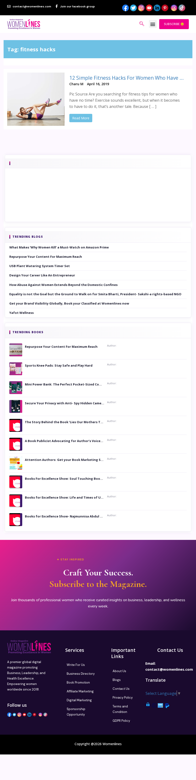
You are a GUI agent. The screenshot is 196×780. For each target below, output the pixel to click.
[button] (153, 24)
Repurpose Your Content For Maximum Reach (45, 256)
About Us (119, 671)
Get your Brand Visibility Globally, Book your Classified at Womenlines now (69, 303)
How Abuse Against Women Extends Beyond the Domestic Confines (63, 285)
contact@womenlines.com (169, 669)
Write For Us (76, 665)
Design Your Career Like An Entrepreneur (42, 275)
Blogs (117, 680)
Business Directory (81, 674)
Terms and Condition (120, 709)
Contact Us (121, 689)
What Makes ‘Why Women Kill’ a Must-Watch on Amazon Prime (59, 247)
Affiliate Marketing (80, 691)
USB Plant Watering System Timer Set (39, 266)
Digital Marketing (79, 700)
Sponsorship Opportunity (76, 712)
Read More (80, 118)
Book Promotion (78, 682)
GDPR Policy (121, 721)
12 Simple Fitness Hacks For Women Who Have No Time (126, 78)
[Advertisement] (98, 201)
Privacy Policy (123, 698)
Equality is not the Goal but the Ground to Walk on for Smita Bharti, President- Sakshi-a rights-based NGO (95, 294)
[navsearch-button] (141, 24)
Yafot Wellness (21, 313)
